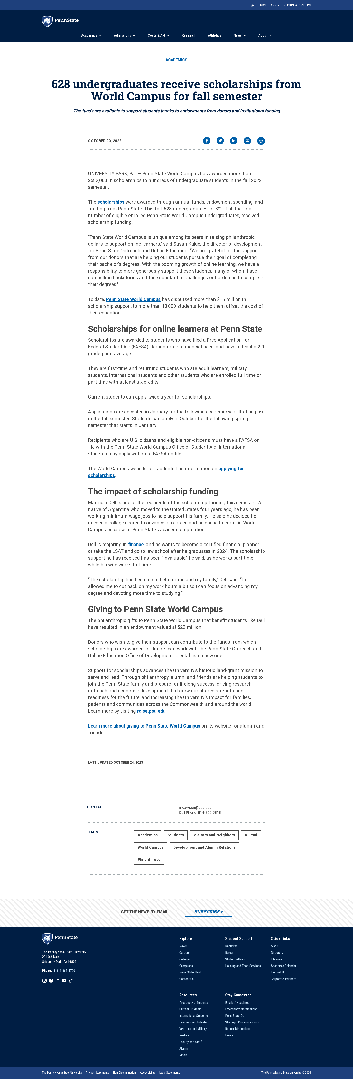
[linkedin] (233, 141)
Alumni (251, 835)
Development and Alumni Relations (204, 847)
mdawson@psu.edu (195, 807)
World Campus (150, 847)
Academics (177, 60)
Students (176, 835)
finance (136, 544)
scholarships (110, 202)
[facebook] (206, 141)
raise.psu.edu (151, 711)
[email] (247, 141)
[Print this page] (261, 141)
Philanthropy (149, 859)
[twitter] (220, 141)
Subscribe (206, 911)
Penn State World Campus (133, 299)
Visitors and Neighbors (214, 835)
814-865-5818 (209, 812)
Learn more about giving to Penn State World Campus (144, 726)
